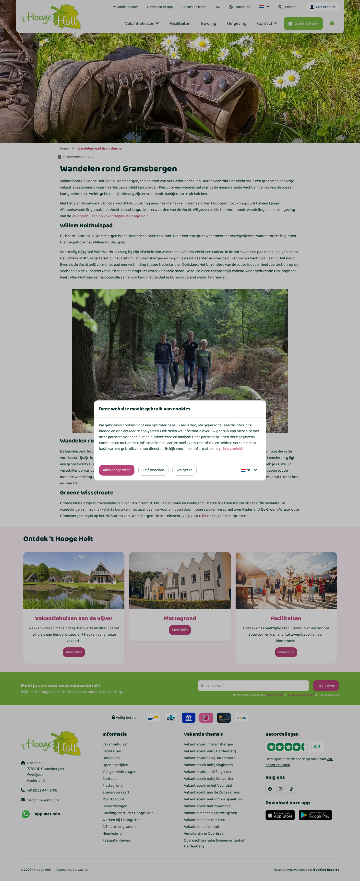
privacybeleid (230, 449)
